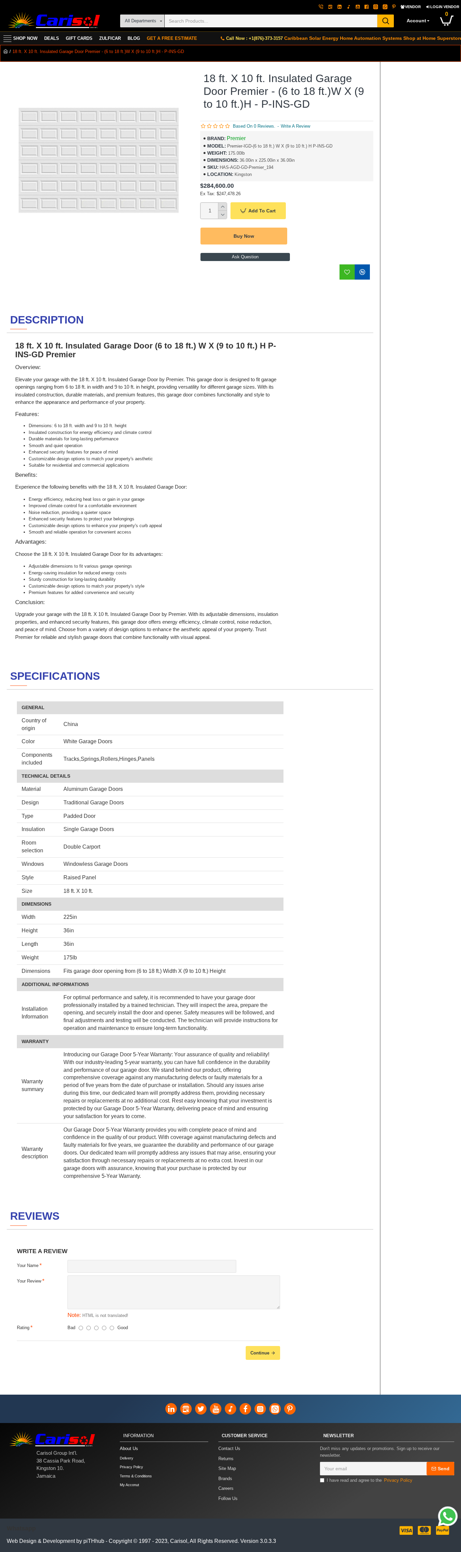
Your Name (27, 1265)
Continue (259, 1352)
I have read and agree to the (369, 1480)
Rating (23, 1327)
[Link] (448, 1516)
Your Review (29, 1281)
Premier (236, 138)
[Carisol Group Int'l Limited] (53, 20)
